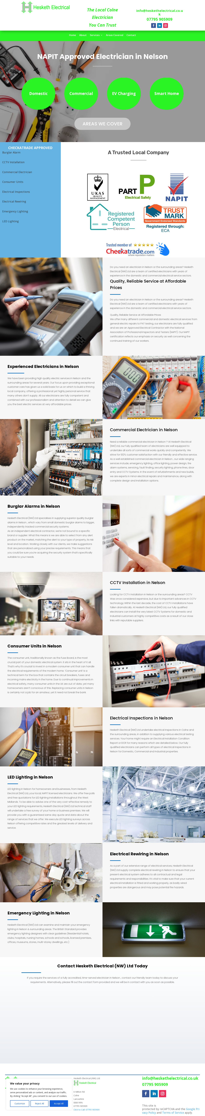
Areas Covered (114, 35)
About (83, 35)
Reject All (39, 1103)
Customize (20, 1103)
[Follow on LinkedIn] (159, 25)
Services (95, 35)
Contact (131, 35)
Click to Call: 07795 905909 (86, 1109)
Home (72, 35)
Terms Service (173, 1112)
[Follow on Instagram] (165, 25)
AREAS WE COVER (102, 123)
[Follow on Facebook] (153, 25)
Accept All (58, 1103)
